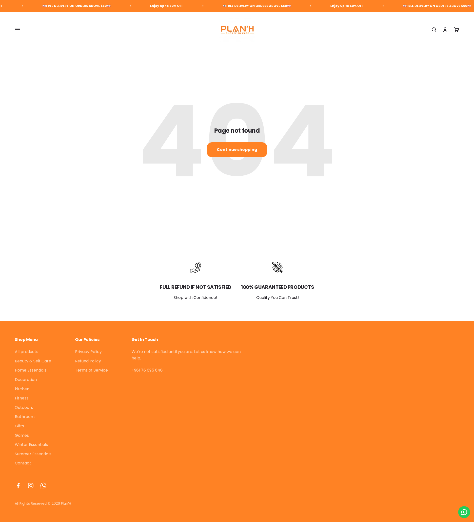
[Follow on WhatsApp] (43, 485)
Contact (23, 463)
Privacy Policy (88, 352)
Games (22, 435)
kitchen (22, 389)
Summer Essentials (33, 454)
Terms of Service (91, 370)
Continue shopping (237, 149)
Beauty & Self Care (33, 361)
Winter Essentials (31, 444)
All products (26, 352)
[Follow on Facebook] (18, 485)
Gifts (19, 426)
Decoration (26, 379)
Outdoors (24, 407)
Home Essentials (30, 370)
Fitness (21, 398)
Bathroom (25, 416)
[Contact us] (464, 512)
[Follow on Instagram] (30, 485)
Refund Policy (88, 361)
